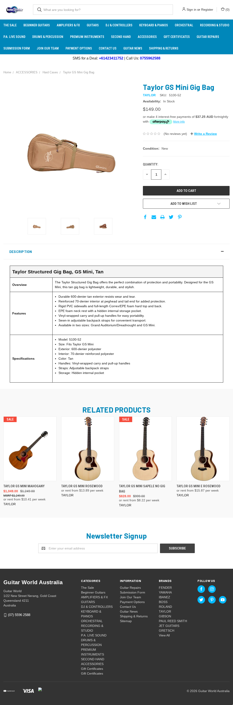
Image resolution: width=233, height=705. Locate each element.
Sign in (191, 9)
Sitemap (126, 621)
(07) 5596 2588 (19, 615)
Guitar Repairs (208, 37)
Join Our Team (48, 48)
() (227, 9)
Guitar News (132, 48)
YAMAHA (165, 592)
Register (207, 9)
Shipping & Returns (163, 48)
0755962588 (150, 58)
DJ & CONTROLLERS (119, 25)
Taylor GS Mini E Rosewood (198, 486)
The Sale (10, 25)
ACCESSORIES (147, 37)
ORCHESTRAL (184, 25)
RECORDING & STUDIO (214, 25)
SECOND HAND (121, 37)
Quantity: (150, 164)
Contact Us (107, 48)
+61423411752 (111, 58)
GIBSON (165, 616)
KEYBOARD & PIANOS (153, 25)
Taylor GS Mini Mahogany (24, 486)
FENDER (165, 587)
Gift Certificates (177, 37)
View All (164, 635)
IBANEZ (164, 597)
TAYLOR (165, 611)
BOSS (163, 602)
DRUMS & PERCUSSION (47, 37)
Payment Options (79, 48)
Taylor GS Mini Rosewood (82, 486)
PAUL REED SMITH (173, 621)
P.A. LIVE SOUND (14, 37)
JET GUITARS (169, 626)
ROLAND (165, 607)
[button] (116, 251)
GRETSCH (166, 630)
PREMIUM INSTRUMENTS (87, 37)
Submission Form (16, 48)
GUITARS (93, 25)
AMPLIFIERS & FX (68, 25)
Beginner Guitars (36, 25)
